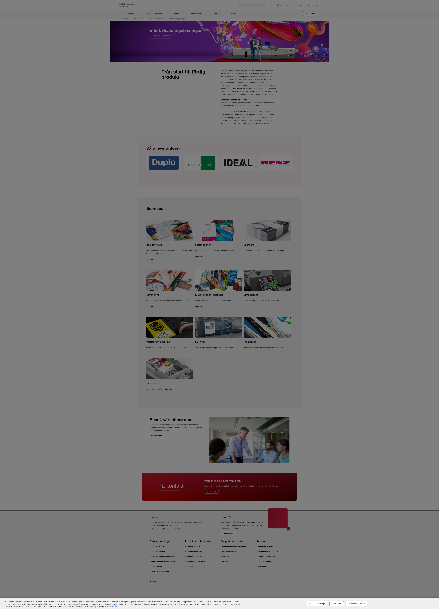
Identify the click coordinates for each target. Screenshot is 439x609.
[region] (219, 603)
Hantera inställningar (317, 603)
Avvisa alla (336, 603)
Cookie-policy (113, 607)
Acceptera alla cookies (357, 603)
